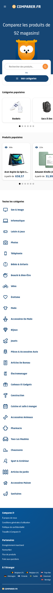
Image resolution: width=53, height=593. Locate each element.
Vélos (13, 286)
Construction (17, 395)
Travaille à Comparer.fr (11, 532)
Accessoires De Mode (21, 319)
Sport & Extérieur (20, 461)
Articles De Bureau (20, 362)
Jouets (14, 340)
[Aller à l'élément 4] (28, 126)
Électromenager (19, 373)
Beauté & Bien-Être (21, 275)
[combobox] (26, 66)
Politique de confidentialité (13, 527)
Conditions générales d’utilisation (16, 522)
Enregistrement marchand (13, 545)
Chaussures (17, 450)
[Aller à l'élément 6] (33, 126)
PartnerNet (7, 550)
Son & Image (17, 209)
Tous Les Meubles (20, 439)
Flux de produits (9, 554)
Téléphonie (16, 253)
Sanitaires (16, 493)
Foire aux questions (10, 559)
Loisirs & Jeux (18, 231)
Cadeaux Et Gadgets (21, 384)
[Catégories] (5, 6)
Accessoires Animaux (22, 417)
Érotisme (15, 297)
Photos (14, 242)
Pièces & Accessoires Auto (24, 351)
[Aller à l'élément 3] (25, 126)
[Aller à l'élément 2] (22, 126)
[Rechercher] (45, 66)
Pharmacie (16, 428)
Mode (13, 308)
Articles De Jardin (20, 472)
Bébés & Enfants (19, 264)
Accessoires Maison (21, 482)
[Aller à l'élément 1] (20, 126)
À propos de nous (9, 518)
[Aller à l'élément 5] (30, 126)
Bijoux (14, 330)
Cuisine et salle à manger (24, 406)
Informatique (18, 220)
